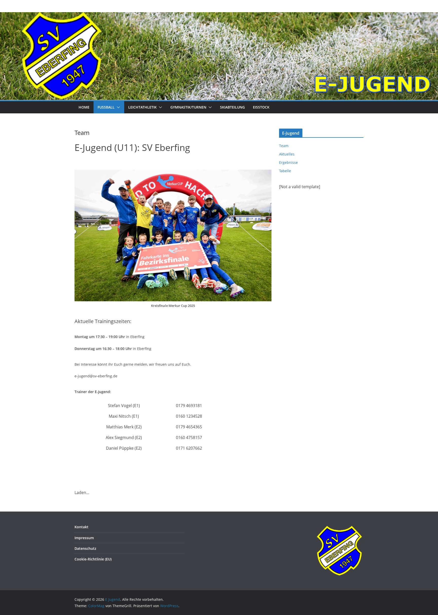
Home (84, 107)
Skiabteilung (232, 107)
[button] (117, 107)
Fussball (106, 107)
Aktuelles (287, 154)
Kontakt (81, 526)
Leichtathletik (142, 107)
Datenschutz (85, 548)
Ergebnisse (288, 162)
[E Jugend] (219, 16)
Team (283, 145)
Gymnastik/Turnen (188, 107)
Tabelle (285, 170)
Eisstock (261, 107)
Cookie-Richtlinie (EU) (93, 559)
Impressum (84, 537)
